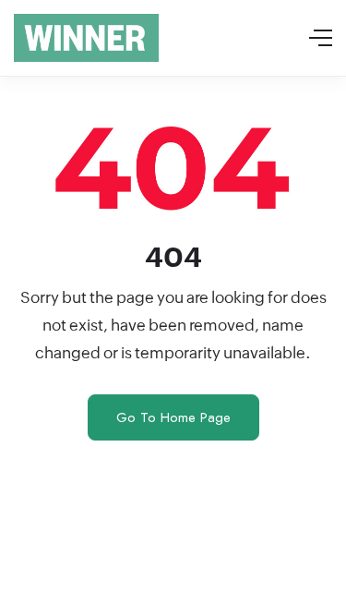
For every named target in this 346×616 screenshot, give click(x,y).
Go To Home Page (173, 417)
